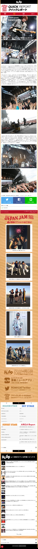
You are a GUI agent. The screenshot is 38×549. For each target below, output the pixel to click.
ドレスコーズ (21, 418)
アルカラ (20, 421)
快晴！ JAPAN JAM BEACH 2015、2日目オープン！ (27, 439)
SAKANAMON (3, 429)
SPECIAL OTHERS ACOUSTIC (6, 437)
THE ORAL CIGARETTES (5, 434)
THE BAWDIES (3, 416)
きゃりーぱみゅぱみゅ (22, 416)
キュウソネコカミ (4, 418)
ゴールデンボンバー (4, 421)
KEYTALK (2, 408)
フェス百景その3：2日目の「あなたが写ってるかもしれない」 (27, 442)
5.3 (6, 403)
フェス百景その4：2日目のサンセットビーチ (25, 429)
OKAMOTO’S (3, 413)
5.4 (18, 403)
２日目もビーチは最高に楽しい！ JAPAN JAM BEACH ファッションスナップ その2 (27, 433)
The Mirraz (3, 432)
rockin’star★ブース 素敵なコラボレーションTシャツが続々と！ (28, 436)
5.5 (31, 403)
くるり (20, 408)
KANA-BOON (21, 413)
